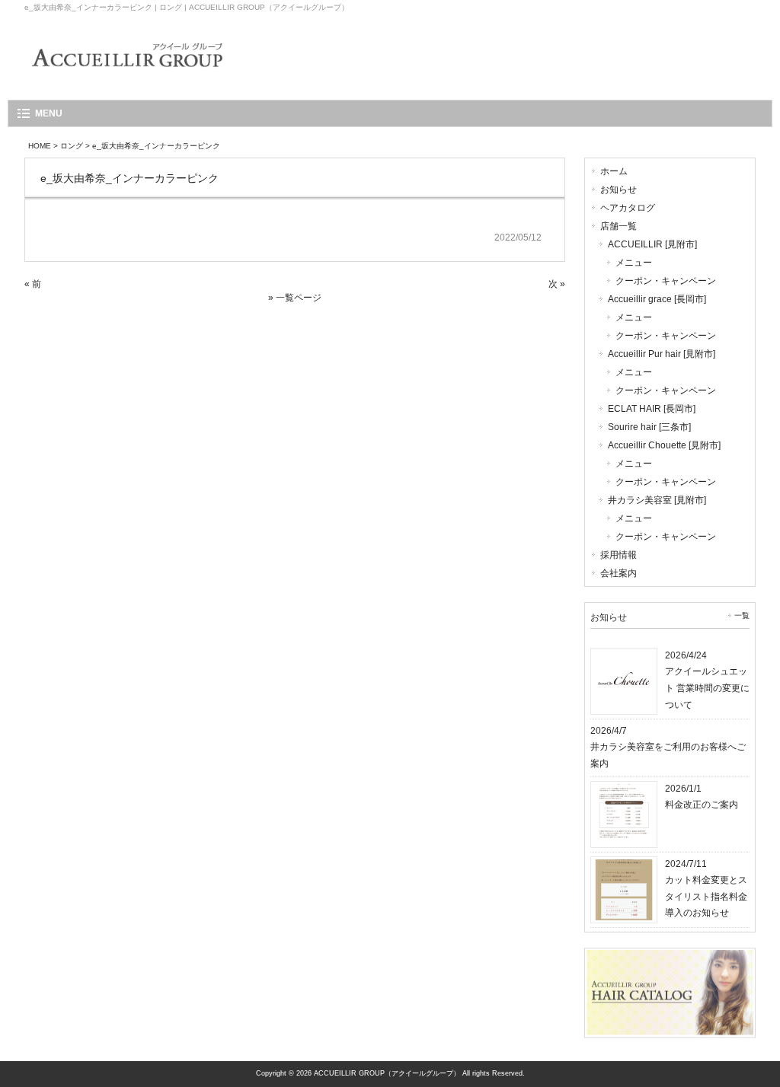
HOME (39, 146)
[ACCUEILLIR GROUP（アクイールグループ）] (127, 77)
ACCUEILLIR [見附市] (652, 244)
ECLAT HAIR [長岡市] (651, 408)
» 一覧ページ (294, 297)
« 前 (32, 284)
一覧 (742, 615)
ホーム (614, 171)
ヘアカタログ (627, 207)
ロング (71, 146)
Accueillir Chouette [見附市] (664, 445)
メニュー (633, 262)
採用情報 (618, 555)
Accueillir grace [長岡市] (657, 299)
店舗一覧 (618, 226)
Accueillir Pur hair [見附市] (661, 354)
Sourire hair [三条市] (649, 427)
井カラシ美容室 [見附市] (657, 500)
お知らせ (618, 189)
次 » (556, 284)
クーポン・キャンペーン (665, 281)
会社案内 (618, 573)
